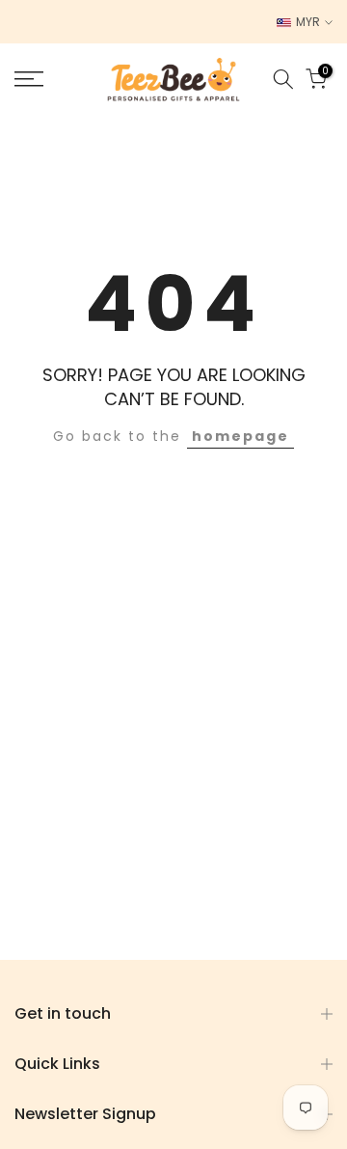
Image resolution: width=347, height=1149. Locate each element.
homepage (240, 436)
